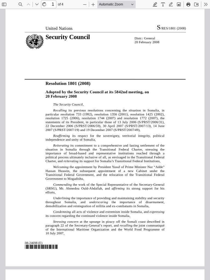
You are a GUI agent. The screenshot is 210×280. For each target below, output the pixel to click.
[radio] (155, 4)
